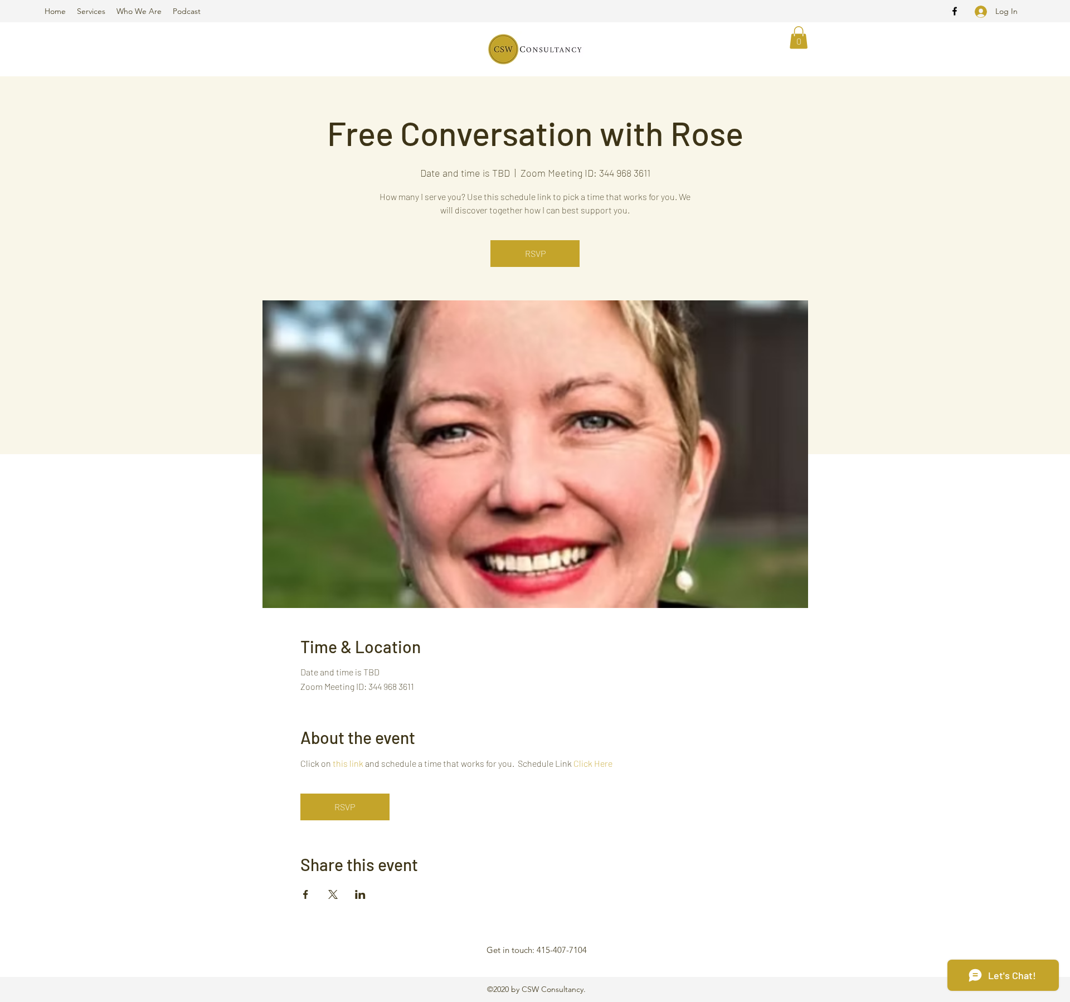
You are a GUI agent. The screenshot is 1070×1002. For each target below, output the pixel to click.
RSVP (535, 253)
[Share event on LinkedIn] (360, 894)
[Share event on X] (333, 894)
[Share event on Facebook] (305, 894)
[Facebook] (954, 11)
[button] (798, 37)
